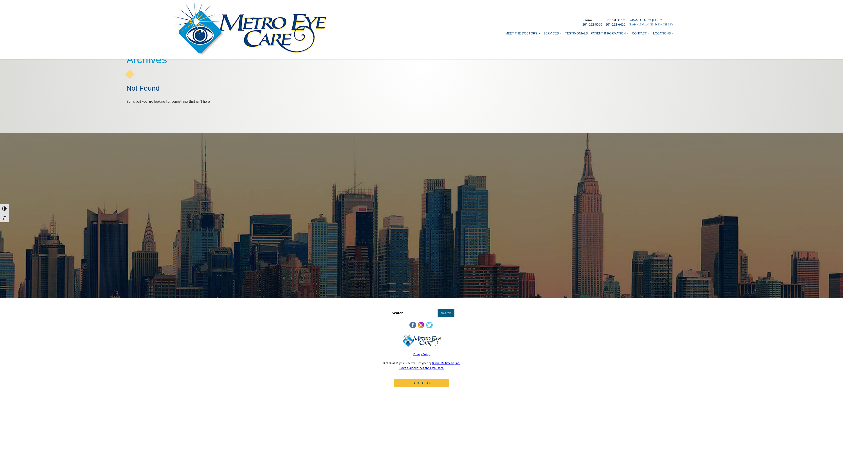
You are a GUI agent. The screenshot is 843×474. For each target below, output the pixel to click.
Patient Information (608, 33)
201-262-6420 (615, 24)
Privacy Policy (421, 354)
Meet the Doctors (521, 33)
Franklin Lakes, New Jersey (651, 24)
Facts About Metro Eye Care (421, 368)
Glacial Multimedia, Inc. (446, 363)
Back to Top (421, 383)
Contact (639, 33)
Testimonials (576, 33)
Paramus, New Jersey (645, 20)
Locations (662, 33)
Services (551, 33)
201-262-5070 (592, 24)
